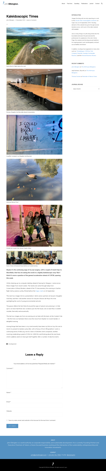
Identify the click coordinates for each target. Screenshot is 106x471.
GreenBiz (79, 53)
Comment (9, 368)
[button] (102, 3)
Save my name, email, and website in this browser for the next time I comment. (32, 420)
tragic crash (39, 291)
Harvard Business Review (89, 55)
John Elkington (76, 67)
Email (8, 402)
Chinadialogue (80, 51)
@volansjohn (71, 455)
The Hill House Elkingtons (89, 67)
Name (8, 392)
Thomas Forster (76, 76)
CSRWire (87, 51)
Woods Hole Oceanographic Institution (86, 20)
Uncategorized (12, 344)
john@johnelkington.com (38, 455)
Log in (65, 467)
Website (9, 411)
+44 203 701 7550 (54, 455)
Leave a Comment (31, 20)
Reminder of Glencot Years (89, 76)
